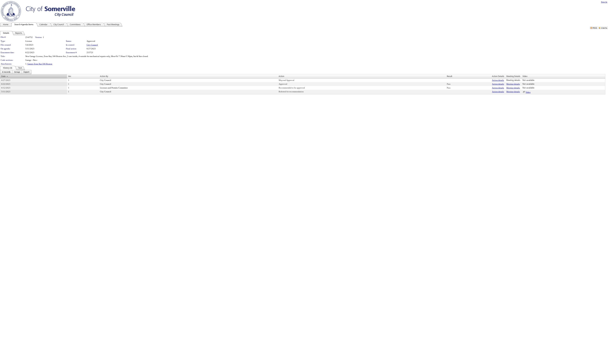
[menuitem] (6, 72)
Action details (498, 80)
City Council (92, 45)
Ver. (69, 76)
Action (281, 76)
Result (449, 76)
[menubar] (15, 72)
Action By (104, 76)
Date (3, 76)
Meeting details (513, 84)
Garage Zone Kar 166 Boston (39, 64)
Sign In (604, 2)
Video (528, 92)
